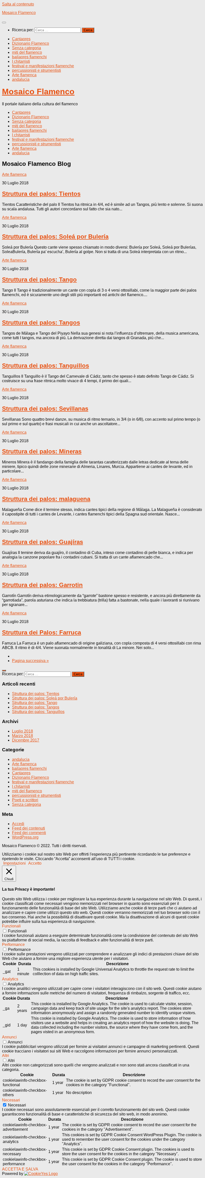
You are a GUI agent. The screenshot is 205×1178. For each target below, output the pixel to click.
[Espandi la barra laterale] (4, 670)
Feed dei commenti (29, 833)
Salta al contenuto (18, 4)
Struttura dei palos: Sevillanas (45, 408)
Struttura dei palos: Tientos (41, 193)
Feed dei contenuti (28, 828)
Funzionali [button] (11, 926)
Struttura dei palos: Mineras (42, 451)
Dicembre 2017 (25, 740)
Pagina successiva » (30, 661)
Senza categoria (26, 48)
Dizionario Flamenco (30, 43)
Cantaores (21, 39)
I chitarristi (21, 61)
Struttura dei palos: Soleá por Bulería (55, 236)
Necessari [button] (11, 1100)
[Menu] (4, 22)
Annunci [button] (9, 1037)
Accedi (18, 824)
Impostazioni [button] (14, 863)
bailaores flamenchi (29, 57)
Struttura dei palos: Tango (39, 279)
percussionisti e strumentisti (36, 70)
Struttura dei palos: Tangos (41, 322)
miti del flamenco (27, 52)
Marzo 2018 (22, 736)
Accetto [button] (35, 863)
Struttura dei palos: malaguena (46, 498)
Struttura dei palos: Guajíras (42, 541)
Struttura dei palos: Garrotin (42, 584)
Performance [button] (13, 944)
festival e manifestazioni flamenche (43, 66)
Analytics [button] (10, 979)
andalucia (21, 79)
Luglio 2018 (22, 731)
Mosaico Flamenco (19, 13)
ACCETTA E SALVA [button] (20, 1169)
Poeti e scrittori (25, 800)
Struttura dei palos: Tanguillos (45, 365)
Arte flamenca (24, 75)
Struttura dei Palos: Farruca (41, 632)
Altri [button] (5, 1055)
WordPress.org (25, 837)
